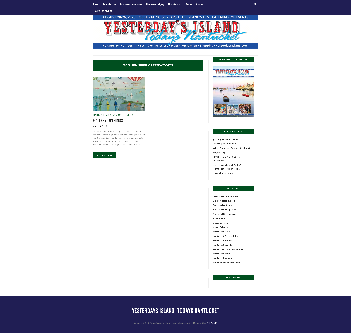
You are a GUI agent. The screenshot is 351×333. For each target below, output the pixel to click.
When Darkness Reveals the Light (231, 148)
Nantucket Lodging (155, 4)
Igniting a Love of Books (226, 139)
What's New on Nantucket (227, 262)
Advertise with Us (103, 10)
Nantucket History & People (228, 249)
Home (95, 4)
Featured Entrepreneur (225, 209)
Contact (200, 4)
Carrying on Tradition (224, 143)
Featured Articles (222, 205)
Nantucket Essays (222, 240)
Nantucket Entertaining (225, 236)
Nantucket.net (109, 4)
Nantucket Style (221, 253)
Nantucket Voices (222, 258)
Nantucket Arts (102, 115)
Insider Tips (219, 218)
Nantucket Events (123, 115)
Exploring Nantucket (224, 200)
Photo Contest (175, 4)
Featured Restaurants (225, 214)
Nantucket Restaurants (131, 4)
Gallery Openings (108, 120)
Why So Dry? (220, 152)
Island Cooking (220, 222)
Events (189, 4)
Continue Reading (104, 155)
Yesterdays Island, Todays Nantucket (175, 310)
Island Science (220, 227)
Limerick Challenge (223, 173)
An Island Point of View (225, 196)
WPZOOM (211, 322)
